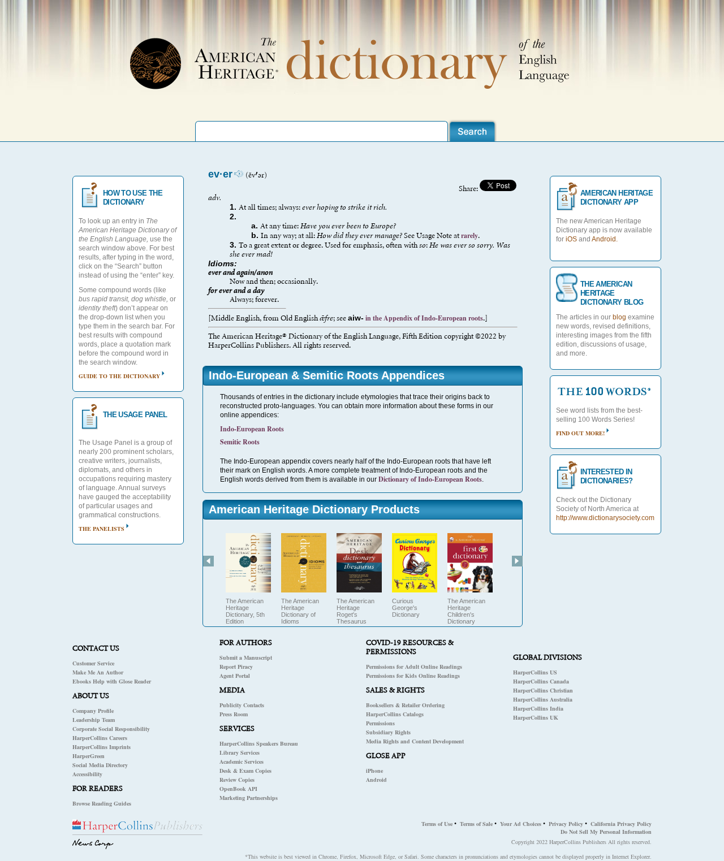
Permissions (380, 723)
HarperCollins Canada (541, 681)
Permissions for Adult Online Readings (414, 666)
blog (619, 317)
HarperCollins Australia (542, 699)
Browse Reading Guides (101, 803)
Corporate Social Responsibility (111, 729)
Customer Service (93, 663)
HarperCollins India (538, 708)
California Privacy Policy (621, 824)
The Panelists (101, 529)
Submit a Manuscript (245, 657)
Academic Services (241, 761)
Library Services (239, 752)
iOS (571, 239)
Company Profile (93, 711)
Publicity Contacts (241, 705)
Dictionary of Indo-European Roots (430, 479)
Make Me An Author (97, 672)
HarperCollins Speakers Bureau (258, 743)
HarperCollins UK (535, 717)
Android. (605, 239)
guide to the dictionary (119, 376)
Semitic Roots (240, 442)
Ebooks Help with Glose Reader (111, 681)
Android (376, 780)
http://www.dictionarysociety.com (605, 518)
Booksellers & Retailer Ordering (405, 705)
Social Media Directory (100, 765)
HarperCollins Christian (543, 690)
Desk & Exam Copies (245, 771)
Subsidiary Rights (388, 732)
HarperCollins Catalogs (395, 714)
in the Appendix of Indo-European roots (423, 318)
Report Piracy (236, 666)
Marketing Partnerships (248, 798)
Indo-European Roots (252, 429)
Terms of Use (437, 824)
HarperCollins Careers (99, 738)
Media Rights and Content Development (415, 741)
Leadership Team (93, 720)
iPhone (374, 771)
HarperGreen (88, 756)
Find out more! (580, 433)
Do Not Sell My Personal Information (606, 832)
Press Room (233, 714)
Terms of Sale (476, 824)
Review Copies (237, 780)
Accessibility (87, 774)
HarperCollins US (535, 672)
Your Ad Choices (520, 824)
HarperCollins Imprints (101, 747)
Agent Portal (234, 676)
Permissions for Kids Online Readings (413, 676)
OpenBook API (238, 789)
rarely (469, 235)
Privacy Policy (566, 824)
